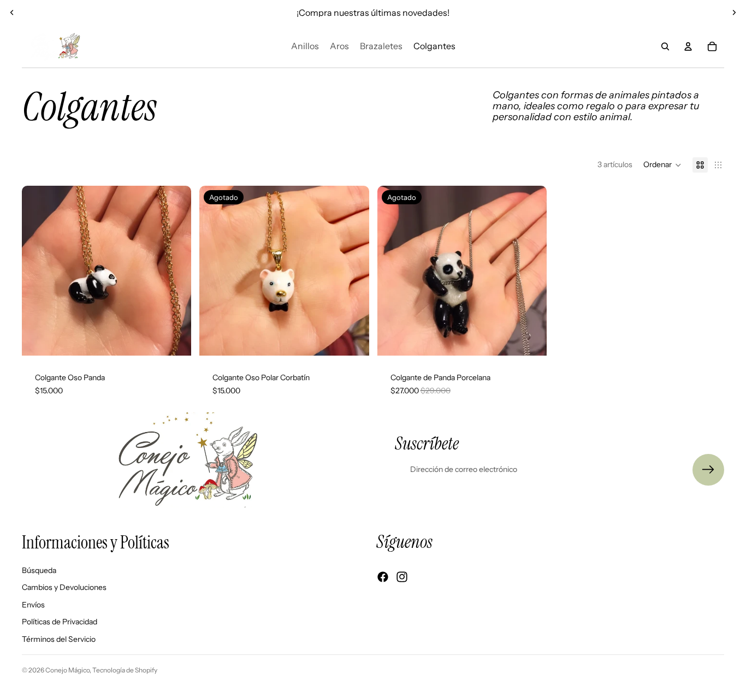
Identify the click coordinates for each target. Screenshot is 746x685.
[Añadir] (174, 339)
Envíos (33, 604)
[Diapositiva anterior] (12, 13)
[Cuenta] (688, 46)
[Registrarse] (708, 470)
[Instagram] (401, 576)
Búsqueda (39, 570)
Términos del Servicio (59, 639)
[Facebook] (382, 576)
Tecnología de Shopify (124, 670)
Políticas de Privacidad (59, 622)
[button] (662, 165)
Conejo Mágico (67, 670)
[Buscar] (665, 46)
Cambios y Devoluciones (64, 587)
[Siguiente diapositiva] (734, 13)
